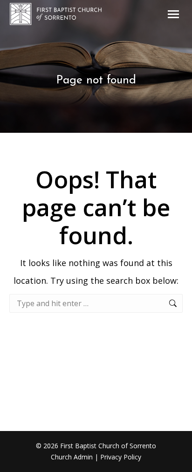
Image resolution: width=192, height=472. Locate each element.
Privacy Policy (120, 456)
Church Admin (72, 456)
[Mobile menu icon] (173, 14)
